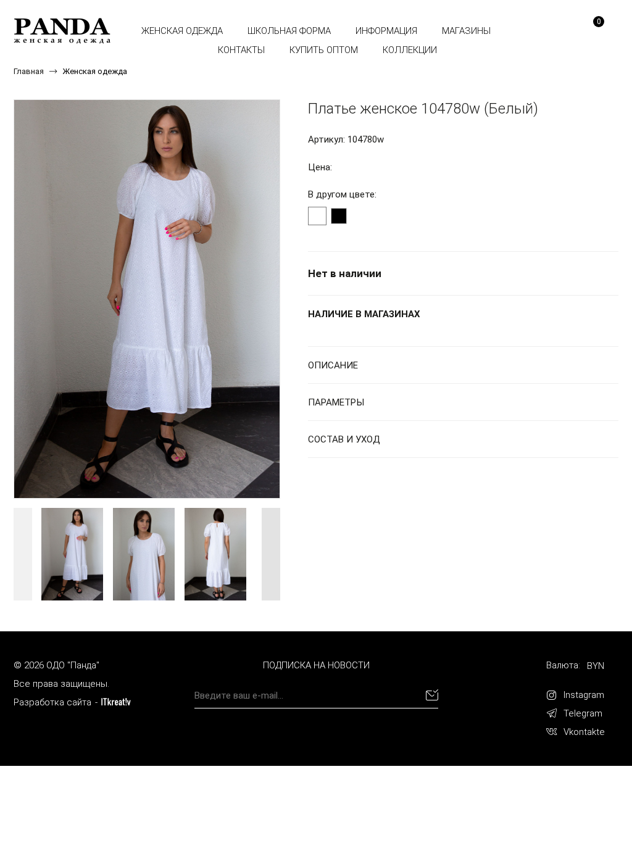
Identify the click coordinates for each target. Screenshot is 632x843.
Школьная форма (289, 30)
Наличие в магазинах (364, 314)
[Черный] (339, 216)
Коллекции (410, 50)
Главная (29, 71)
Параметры (336, 402)
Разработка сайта (52, 702)
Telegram (582, 713)
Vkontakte (584, 731)
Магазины (466, 30)
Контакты (241, 50)
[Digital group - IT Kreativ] (116, 702)
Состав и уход (344, 439)
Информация (386, 30)
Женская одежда (182, 30)
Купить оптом (323, 50)
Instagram (583, 694)
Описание (333, 365)
